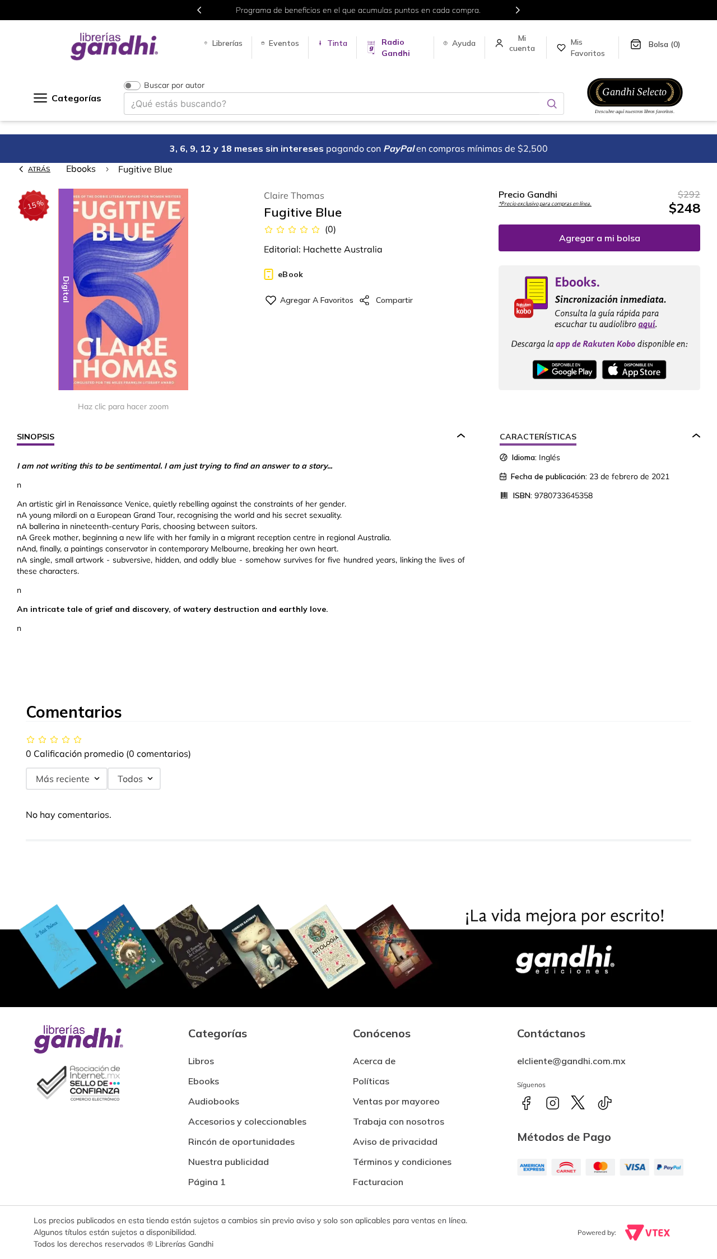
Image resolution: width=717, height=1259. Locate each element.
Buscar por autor (174, 85)
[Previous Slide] (199, 10)
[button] (123, 290)
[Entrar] (523, 43)
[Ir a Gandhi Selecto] (634, 115)
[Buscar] (551, 103)
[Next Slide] (517, 10)
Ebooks (81, 168)
